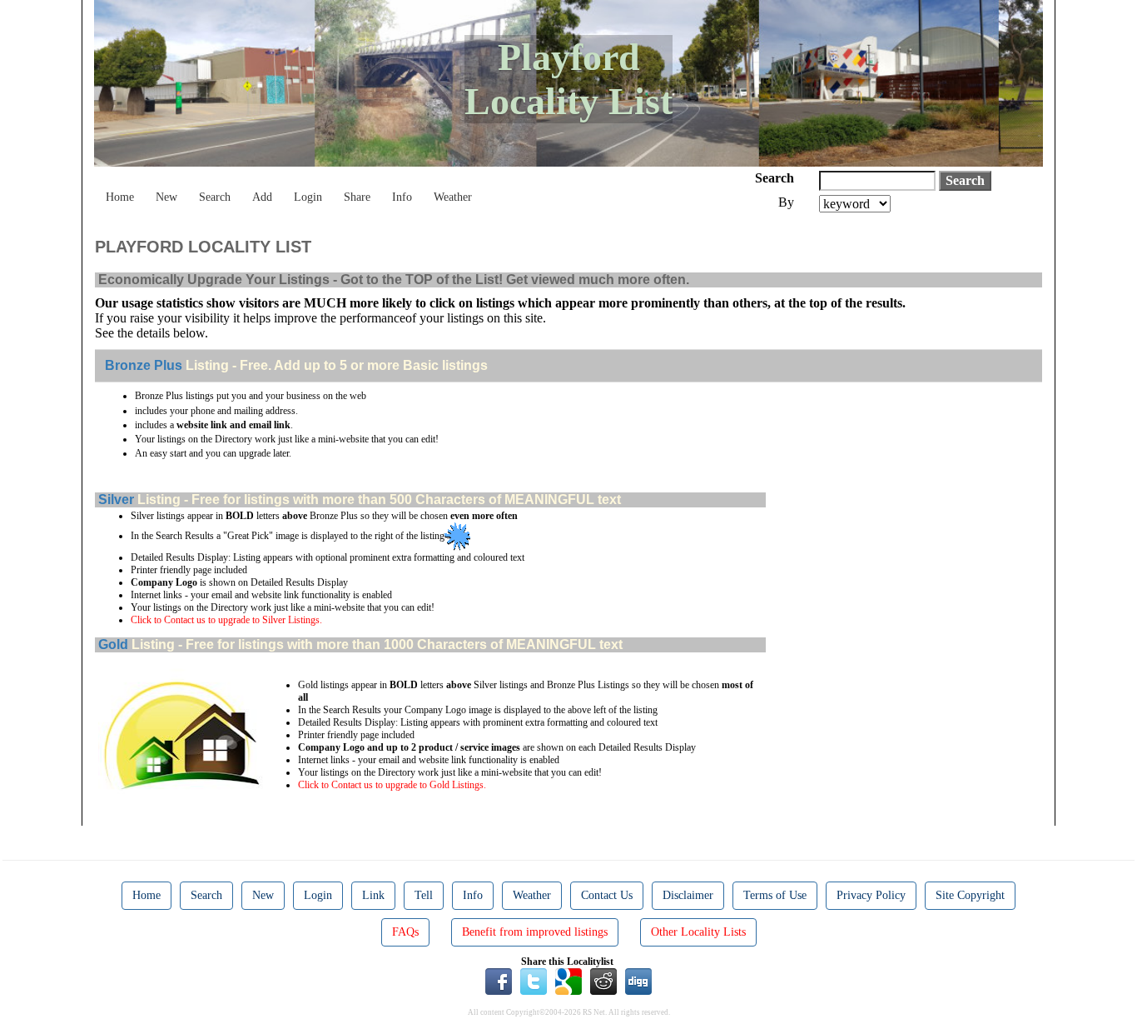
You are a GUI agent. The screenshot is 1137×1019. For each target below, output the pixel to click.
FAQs (405, 932)
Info (402, 197)
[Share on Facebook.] (498, 981)
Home (120, 197)
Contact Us (607, 895)
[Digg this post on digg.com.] (638, 981)
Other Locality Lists (698, 932)
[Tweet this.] (533, 981)
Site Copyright (970, 895)
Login (308, 197)
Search (215, 197)
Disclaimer (688, 895)
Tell (424, 895)
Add (262, 197)
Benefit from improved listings (535, 932)
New (166, 197)
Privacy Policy (871, 895)
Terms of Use (775, 895)
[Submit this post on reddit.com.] (603, 981)
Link (373, 895)
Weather (453, 197)
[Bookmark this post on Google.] (568, 981)
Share (357, 197)
